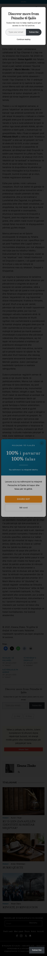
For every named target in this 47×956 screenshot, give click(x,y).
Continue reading (23, 39)
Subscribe (33, 32)
